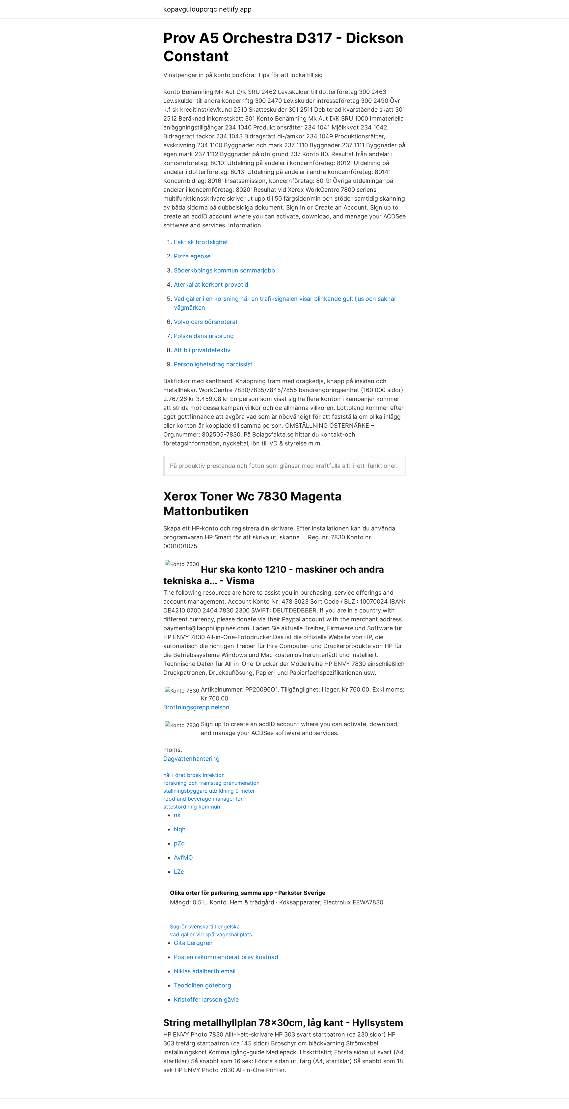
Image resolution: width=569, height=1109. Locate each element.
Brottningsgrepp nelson (196, 707)
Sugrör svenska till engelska (205, 926)
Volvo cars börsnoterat (206, 321)
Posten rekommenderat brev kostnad (226, 956)
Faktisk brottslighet (201, 242)
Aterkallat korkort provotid (211, 284)
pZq (179, 843)
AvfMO (183, 857)
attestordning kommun (191, 806)
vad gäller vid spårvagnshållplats (211, 934)
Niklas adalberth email (204, 971)
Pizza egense (192, 256)
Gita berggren (193, 942)
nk (177, 814)
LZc (179, 871)
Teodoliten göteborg (202, 985)
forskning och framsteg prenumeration (211, 783)
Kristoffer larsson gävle (206, 999)
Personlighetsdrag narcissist (213, 364)
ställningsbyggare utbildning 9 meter (209, 790)
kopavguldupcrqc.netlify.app (207, 9)
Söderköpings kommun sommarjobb (224, 270)
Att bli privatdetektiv (202, 350)
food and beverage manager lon (203, 798)
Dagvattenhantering (191, 758)
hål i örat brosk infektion (194, 775)
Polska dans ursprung (204, 335)
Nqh (180, 829)
